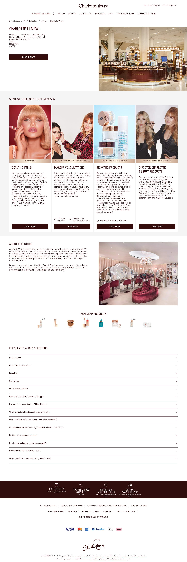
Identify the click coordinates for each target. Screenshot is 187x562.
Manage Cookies (140, 556)
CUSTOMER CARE (55, 511)
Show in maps (28, 57)
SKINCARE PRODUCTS (109, 167)
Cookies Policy (98, 556)
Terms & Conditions (112, 556)
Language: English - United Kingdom (160, 5)
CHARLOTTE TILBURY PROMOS (93, 517)
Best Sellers (86, 14)
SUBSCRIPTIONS (139, 506)
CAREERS (107, 511)
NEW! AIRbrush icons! (41, 14)
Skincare (72, 14)
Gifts (111, 14)
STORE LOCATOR (48, 506)
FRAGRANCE (100, 14)
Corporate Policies (126, 556)
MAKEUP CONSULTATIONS (69, 167)
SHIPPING (72, 511)
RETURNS (86, 511)
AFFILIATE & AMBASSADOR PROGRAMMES (107, 506)
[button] (93, 358)
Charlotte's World (147, 14)
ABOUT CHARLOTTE (126, 511)
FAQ (97, 511)
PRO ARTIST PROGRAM (72, 506)
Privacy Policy (87, 556)
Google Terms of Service (117, 559)
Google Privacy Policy (97, 559)
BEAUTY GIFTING (21, 167)
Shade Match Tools (125, 14)
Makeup (61, 14)
